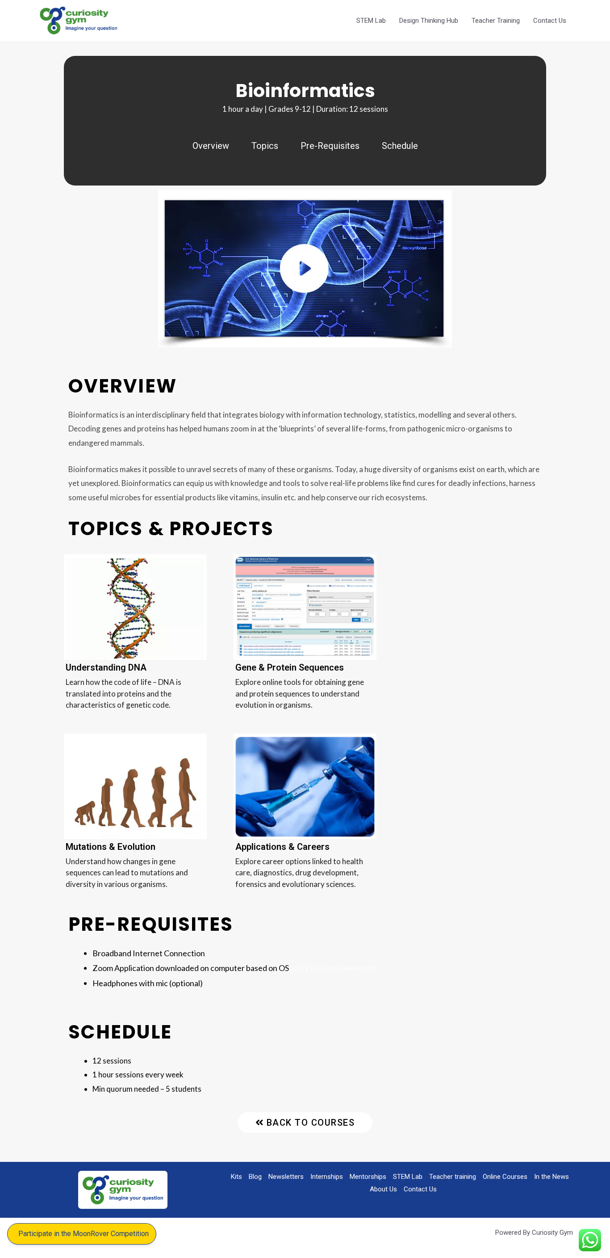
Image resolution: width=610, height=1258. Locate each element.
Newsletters (286, 1177)
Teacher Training (496, 21)
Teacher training (452, 1177)
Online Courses (505, 1177)
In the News (551, 1177)
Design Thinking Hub (428, 21)
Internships (326, 1177)
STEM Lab (371, 21)
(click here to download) (333, 968)
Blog (255, 1177)
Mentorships (368, 1177)
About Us (383, 1189)
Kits (236, 1177)
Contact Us (549, 21)
